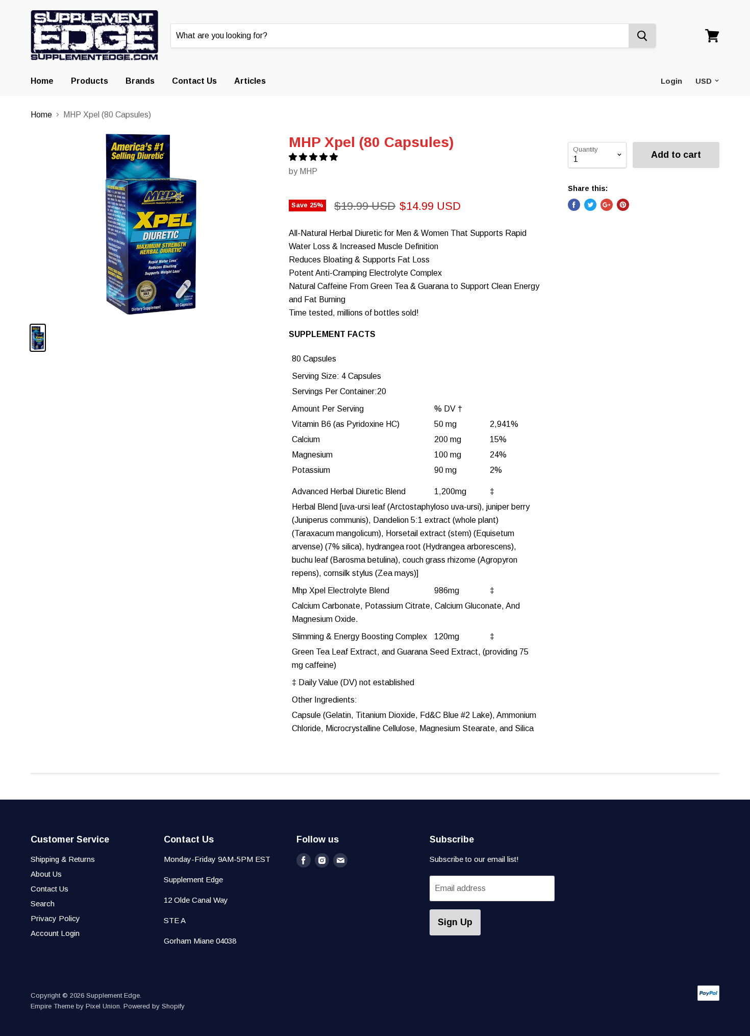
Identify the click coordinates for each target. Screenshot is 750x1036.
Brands (140, 81)
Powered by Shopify (154, 1006)
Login (671, 81)
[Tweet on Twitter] (590, 205)
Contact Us (194, 81)
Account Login (55, 933)
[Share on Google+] (607, 205)
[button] (314, 157)
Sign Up (455, 922)
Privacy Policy (55, 918)
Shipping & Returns (63, 859)
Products (89, 81)
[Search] (642, 35)
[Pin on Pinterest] (623, 205)
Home (42, 81)
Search (43, 903)
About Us (46, 874)
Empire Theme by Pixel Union (75, 1006)
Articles (250, 81)
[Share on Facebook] (574, 205)
